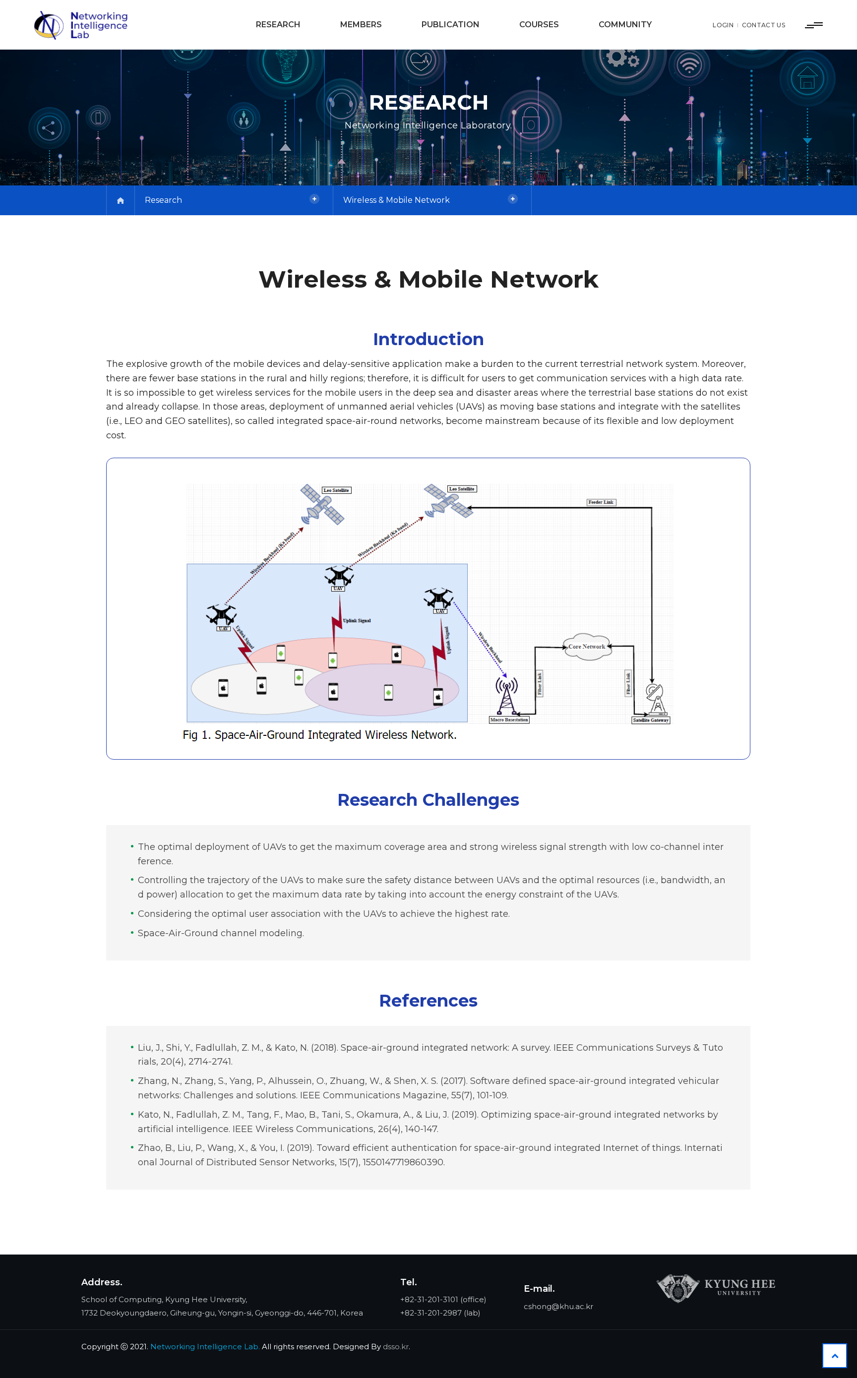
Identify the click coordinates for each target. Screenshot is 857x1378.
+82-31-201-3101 (429, 1299)
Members (361, 24)
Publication (451, 24)
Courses (539, 24)
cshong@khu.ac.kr (558, 1306)
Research (278, 24)
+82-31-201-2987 (431, 1313)
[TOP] (834, 1355)
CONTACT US (763, 25)
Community (625, 24)
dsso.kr (396, 1346)
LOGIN (723, 25)
